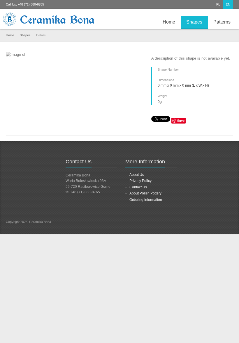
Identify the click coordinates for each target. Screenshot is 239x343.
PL (218, 4)
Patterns (222, 21)
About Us (136, 175)
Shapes (194, 21)
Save (180, 120)
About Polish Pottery (145, 193)
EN (228, 4)
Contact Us (138, 187)
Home (169, 21)
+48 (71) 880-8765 (31, 4)
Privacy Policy (140, 181)
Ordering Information (145, 200)
